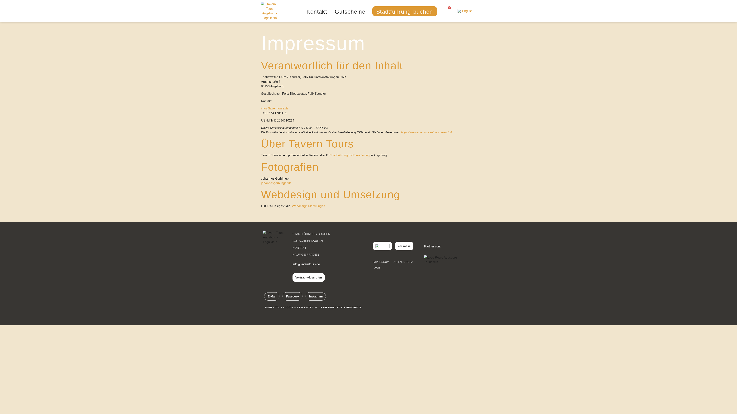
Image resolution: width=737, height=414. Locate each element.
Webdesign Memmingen (308, 206)
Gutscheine (350, 12)
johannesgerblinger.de (276, 183)
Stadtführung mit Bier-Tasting (350, 155)
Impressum (381, 261)
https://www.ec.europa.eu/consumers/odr (427, 132)
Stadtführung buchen (404, 12)
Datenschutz (403, 261)
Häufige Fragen (305, 254)
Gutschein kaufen (307, 240)
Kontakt (317, 12)
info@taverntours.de (274, 108)
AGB (377, 267)
